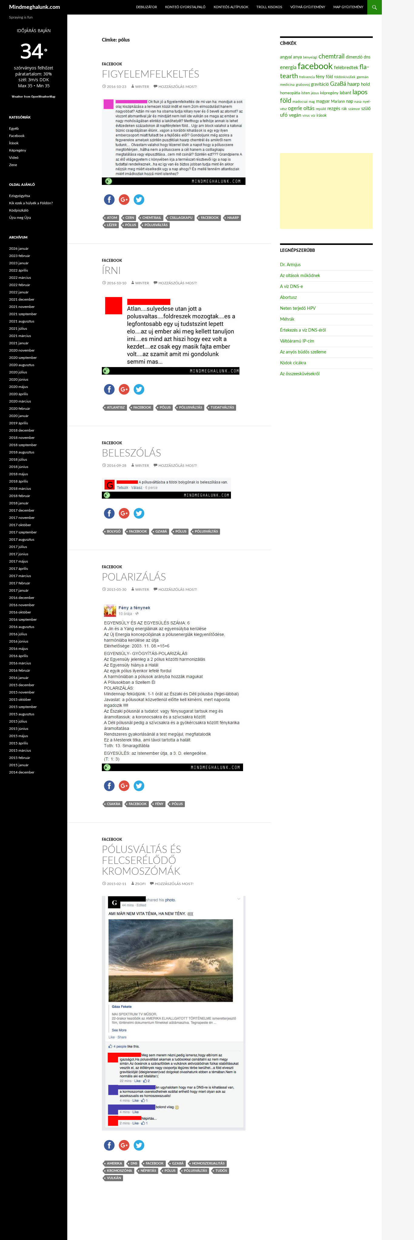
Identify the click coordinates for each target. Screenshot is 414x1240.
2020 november (22, 350)
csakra (113, 804)
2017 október (20, 525)
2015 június (18, 728)
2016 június (18, 641)
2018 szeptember (23, 445)
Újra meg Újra (20, 217)
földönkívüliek (345, 77)
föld (329, 77)
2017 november (22, 518)
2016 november (22, 605)
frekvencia (307, 77)
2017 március (20, 576)
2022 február (19, 285)
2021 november (22, 307)
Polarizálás (134, 577)
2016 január (18, 678)
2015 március (20, 750)
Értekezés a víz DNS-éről (303, 330)
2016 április (18, 656)
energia (288, 67)
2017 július (18, 547)
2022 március (20, 277)
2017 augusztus (21, 539)
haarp (233, 217)
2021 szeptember (23, 314)
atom (112, 217)
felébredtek (346, 67)
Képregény (17, 150)
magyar (323, 101)
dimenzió (354, 57)
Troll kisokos (269, 7)
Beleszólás (131, 453)
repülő (321, 109)
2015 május (18, 736)
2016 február (19, 670)
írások (321, 115)
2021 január (18, 343)
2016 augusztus (21, 627)
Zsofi (140, 884)
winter (142, 87)
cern (129, 217)
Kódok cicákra (293, 363)
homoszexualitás (208, 1163)
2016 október (20, 612)
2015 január (18, 765)
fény (159, 804)
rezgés (333, 108)
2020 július (18, 372)
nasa (358, 101)
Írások (13, 143)
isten (305, 93)
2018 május (18, 474)
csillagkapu (181, 217)
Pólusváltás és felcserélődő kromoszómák (141, 861)
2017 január (18, 590)
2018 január (18, 503)
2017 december (21, 510)
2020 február (19, 408)
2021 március (20, 336)
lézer (112, 225)
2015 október (20, 699)
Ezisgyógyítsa (19, 196)
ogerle (295, 108)
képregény (329, 93)
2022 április (18, 270)
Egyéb (14, 128)
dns (134, 1163)
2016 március (20, 663)
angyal (286, 57)
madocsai (300, 101)
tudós (221, 1170)
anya (297, 57)
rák (344, 109)
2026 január (18, 248)
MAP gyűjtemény (348, 7)
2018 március (20, 488)
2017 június (18, 554)
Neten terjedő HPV (298, 308)
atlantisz (116, 407)
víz (313, 115)
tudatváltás (222, 407)
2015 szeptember (23, 707)
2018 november (22, 438)
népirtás (148, 1170)
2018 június (18, 467)
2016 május (18, 648)
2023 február (19, 256)
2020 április (18, 394)
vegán (295, 115)
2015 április (18, 743)
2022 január (18, 292)
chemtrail (151, 217)
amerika (114, 1163)
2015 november (22, 692)
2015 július (18, 721)
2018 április (18, 481)
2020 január (18, 416)
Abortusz (288, 298)
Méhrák (287, 319)
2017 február (19, 583)
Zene (13, 165)
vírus (306, 115)
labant (345, 93)
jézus (315, 93)
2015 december (21, 685)
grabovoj (303, 84)
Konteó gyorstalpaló (185, 7)
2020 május (18, 387)
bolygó (114, 531)
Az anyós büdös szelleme (303, 352)
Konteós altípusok (231, 7)
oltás (309, 108)
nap (349, 101)
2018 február (19, 496)
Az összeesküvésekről (299, 374)
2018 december (21, 430)
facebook (210, 217)
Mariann (338, 101)
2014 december (21, 772)
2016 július (18, 634)
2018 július (18, 459)
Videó (13, 157)
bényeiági (310, 57)
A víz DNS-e (291, 287)
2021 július (18, 328)
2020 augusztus (21, 365)
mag (312, 101)
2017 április (18, 568)
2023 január (18, 263)
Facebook (112, 64)
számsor (354, 109)
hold (365, 84)
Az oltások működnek (300, 276)
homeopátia (290, 93)
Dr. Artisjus (290, 265)
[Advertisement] (326, 191)
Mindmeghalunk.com (34, 7)
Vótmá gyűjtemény (307, 7)
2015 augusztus (21, 714)
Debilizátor (146, 7)
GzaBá (161, 531)
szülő (366, 109)
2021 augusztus (21, 321)
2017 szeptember (23, 532)
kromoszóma (119, 1170)
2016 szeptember (23, 619)
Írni (111, 271)
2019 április (18, 423)
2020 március (20, 401)
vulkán (114, 1178)
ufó (284, 115)
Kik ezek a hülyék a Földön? (31, 203)
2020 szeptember (23, 357)
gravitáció (320, 84)
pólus (130, 225)
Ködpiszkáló (18, 210)
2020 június (18, 379)
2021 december (21, 299)
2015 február (19, 758)
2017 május (18, 561)
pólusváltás (156, 225)
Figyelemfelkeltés (150, 74)
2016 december (21, 598)
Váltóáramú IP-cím (297, 341)
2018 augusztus (21, 452)
